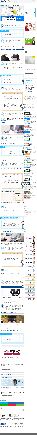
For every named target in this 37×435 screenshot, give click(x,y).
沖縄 (31, 88)
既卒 (30, 82)
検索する (30, 91)
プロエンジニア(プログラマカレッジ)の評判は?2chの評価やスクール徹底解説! (33, 139)
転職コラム (25, 227)
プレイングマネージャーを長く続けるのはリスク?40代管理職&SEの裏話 (29, 101)
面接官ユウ (2, 27)
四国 (28, 88)
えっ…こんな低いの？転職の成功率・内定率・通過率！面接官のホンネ (33, 113)
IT (29, 82)
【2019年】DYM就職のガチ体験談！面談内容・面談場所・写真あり (33, 192)
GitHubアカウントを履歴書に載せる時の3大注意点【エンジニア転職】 (33, 117)
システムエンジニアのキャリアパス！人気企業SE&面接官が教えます (29, 104)
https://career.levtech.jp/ (12, 371)
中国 (26, 88)
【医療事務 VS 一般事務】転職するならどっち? (33, 143)
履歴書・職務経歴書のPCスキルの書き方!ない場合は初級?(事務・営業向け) (33, 130)
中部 (29, 87)
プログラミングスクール (27, 208)
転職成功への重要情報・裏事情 (28, 212)
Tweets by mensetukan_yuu (28, 77)
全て (26, 82)
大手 (28, 82)
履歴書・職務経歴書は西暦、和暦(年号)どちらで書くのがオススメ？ (33, 187)
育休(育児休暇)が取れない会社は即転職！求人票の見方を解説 (33, 196)
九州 (29, 88)
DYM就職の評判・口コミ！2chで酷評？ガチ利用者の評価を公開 (33, 135)
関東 (28, 87)
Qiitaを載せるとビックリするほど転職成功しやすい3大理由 (33, 170)
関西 (31, 87)
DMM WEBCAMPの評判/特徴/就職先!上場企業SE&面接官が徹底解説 (33, 165)
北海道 (33, 87)
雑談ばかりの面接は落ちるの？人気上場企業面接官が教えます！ (29, 99)
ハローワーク (26, 210)
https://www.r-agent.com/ (12, 396)
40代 (31, 85)
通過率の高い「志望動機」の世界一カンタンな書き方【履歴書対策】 (33, 148)
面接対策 (4, 400)
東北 (34, 87)
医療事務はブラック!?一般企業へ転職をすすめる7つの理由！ (33, 126)
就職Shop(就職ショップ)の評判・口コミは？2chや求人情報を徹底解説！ (33, 161)
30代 (29, 85)
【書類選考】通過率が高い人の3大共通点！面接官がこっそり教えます (33, 122)
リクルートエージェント (13, 387)
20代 (28, 85)
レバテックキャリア (20, 357)
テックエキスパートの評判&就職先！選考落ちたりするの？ (33, 179)
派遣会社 (25, 229)
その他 (25, 231)
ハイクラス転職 (26, 214)
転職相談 (25, 216)
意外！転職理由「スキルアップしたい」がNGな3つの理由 (33, 157)
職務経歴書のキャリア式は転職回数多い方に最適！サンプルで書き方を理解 (33, 174)
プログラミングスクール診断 (29, 96)
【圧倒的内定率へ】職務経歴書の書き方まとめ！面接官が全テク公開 (33, 183)
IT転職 (1, 400)
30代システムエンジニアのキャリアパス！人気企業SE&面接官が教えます (29, 107)
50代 (32, 85)
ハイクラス (33, 82)
